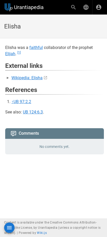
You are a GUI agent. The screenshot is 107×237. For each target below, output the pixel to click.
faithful (36, 47)
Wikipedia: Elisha (27, 77)
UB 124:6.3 (33, 112)
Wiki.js (42, 233)
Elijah (10, 53)
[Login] (98, 7)
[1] (19, 52)
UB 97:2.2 (22, 101)
